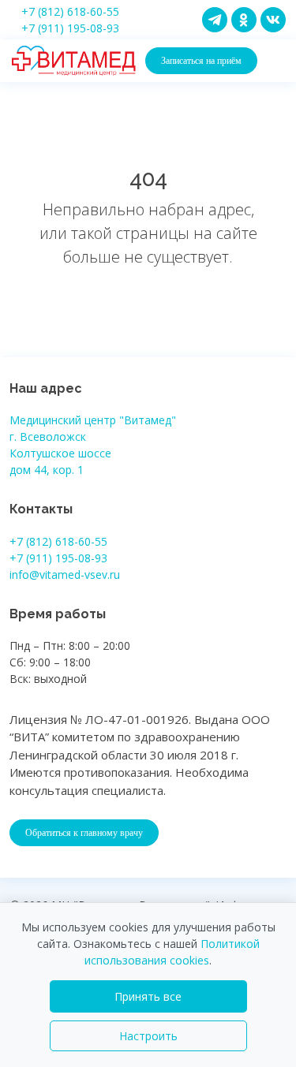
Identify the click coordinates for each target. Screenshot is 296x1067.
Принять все (148, 996)
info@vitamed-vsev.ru (64, 574)
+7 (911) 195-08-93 (70, 28)
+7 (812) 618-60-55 (70, 11)
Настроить (148, 1035)
